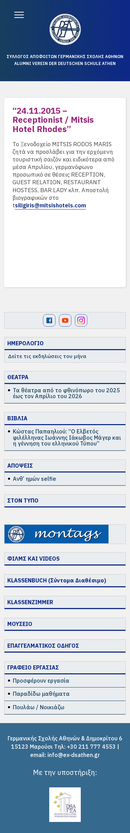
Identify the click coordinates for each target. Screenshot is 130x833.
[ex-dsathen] (65, 29)
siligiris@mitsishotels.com (50, 205)
